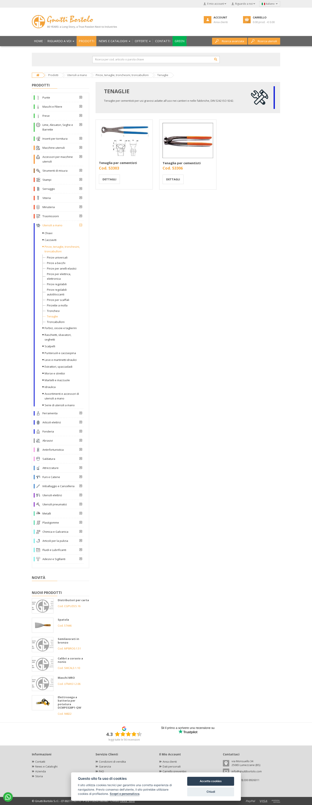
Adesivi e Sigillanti (53, 559)
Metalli (46, 513)
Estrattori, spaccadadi (58, 366)
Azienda (40, 771)
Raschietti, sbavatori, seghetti (58, 337)
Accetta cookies (211, 781)
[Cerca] (215, 59)
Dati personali (172, 766)
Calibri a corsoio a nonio (70, 660)
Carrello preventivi (174, 771)
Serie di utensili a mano (60, 405)
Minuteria (48, 207)
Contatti (40, 761)
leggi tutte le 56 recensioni (124, 739)
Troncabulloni (56, 322)
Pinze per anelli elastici (61, 268)
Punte (46, 97)
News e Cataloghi (46, 766)
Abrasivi (47, 440)
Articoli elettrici (51, 422)
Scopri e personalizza (124, 793)
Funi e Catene (51, 477)
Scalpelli (50, 346)
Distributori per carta (73, 600)
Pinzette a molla (57, 305)
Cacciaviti (50, 240)
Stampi (46, 180)
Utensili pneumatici (54, 504)
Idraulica (50, 387)
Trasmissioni (50, 216)
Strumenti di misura (54, 170)
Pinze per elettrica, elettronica (59, 276)
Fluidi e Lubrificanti (54, 550)
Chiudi (211, 791)
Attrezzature (50, 468)
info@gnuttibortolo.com (247, 771)
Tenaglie (52, 316)
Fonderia (48, 431)
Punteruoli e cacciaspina (60, 353)
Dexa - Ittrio (127, 801)
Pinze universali (57, 257)
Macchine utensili (53, 148)
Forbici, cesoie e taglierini (61, 328)
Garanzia (105, 766)
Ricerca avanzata (233, 41)
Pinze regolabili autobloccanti (57, 292)
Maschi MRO (66, 678)
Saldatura (48, 459)
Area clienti (170, 761)
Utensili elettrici (52, 495)
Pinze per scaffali (58, 300)
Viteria (46, 198)
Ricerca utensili (267, 41)
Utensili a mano (52, 225)
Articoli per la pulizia (55, 541)
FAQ (101, 771)
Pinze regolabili (57, 284)
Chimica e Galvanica (55, 532)
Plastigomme (50, 522)
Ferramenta (50, 413)
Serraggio (48, 189)
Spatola (63, 619)
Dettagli (109, 179)
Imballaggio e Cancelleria (58, 486)
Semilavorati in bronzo (68, 640)
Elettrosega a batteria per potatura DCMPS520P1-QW (69, 702)
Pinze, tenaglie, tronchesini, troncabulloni (62, 249)
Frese (46, 116)
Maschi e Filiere (52, 106)
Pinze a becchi (56, 263)
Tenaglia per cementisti (118, 163)
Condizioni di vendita (112, 761)
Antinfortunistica (53, 450)
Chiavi (48, 233)
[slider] (128, 734)
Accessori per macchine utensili (57, 159)
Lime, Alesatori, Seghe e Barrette (57, 127)
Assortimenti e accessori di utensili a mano (62, 396)
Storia (39, 776)
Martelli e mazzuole (57, 380)
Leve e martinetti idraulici (61, 360)
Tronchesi (53, 311)
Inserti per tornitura (54, 138)
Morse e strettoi (55, 373)
